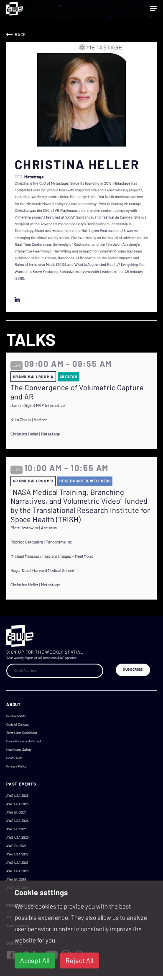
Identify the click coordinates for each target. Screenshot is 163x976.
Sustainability (16, 716)
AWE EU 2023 (16, 829)
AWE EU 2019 (16, 879)
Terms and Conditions (21, 733)
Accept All (35, 960)
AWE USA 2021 (17, 862)
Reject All (80, 960)
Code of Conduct (18, 724)
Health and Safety (19, 749)
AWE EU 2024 (16, 812)
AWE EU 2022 (16, 846)
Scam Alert (14, 758)
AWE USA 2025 (17, 804)
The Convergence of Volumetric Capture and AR (77, 392)
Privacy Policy (16, 766)
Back (20, 34)
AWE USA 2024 (17, 821)
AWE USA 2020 (17, 871)
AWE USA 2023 (17, 837)
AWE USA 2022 (17, 854)
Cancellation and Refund (23, 741)
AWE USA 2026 (17, 795)
